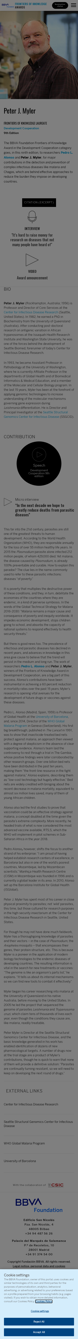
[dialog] (39, 1304)
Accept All (39, 1332)
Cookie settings (40, 1311)
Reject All (39, 1321)
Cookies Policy (44, 1301)
